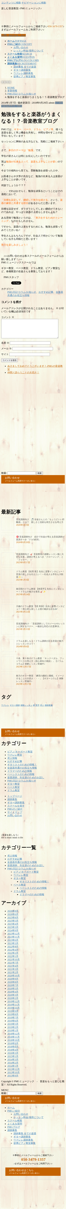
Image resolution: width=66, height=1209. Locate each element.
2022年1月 (12, 956)
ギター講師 (15, 705)
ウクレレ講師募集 (23, 73)
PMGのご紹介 (15, 809)
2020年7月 (12, 985)
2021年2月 (12, 972)
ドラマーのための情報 (19, 771)
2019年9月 (12, 1011)
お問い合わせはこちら (13, 35)
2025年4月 (12, 924)
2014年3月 (12, 1059)
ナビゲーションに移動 (33, 2)
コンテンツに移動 (11, 2)
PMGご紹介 (13, 1111)
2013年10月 (13, 1072)
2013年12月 (13, 1069)
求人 (42, 705)
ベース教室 (13, 787)
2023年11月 (13, 937)
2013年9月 (12, 1075)
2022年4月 (12, 949)
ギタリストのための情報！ (22, 764)
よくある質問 (14, 1123)
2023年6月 (12, 940)
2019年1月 (12, 1030)
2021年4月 (12, 966)
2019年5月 (12, 1024)
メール (6, 348)
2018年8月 (12, 1046)
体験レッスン (26, 705)
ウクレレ (5, 705)
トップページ (14, 796)
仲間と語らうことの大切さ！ (23, 372)
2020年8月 (12, 982)
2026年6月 (12, 914)
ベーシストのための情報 (20, 774)
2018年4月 (12, 1050)
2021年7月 (12, 962)
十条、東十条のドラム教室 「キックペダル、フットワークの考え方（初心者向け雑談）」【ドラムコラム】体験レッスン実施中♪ (40, 661)
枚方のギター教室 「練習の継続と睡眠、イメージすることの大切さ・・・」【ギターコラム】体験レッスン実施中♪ (40, 678)
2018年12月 (13, 1033)
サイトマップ (14, 812)
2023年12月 (13, 933)
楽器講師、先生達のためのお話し (25, 777)
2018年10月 (13, 1040)
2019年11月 (13, 1004)
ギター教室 (13, 784)
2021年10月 (13, 959)
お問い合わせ (21, 47)
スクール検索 (14, 1120)
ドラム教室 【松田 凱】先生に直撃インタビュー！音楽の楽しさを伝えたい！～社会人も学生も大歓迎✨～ (40, 574)
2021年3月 (12, 969)
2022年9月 (12, 946)
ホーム (11, 1107)
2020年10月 (13, 975)
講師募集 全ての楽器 (25, 66)
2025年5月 (12, 920)
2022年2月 (12, 953)
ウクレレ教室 (14, 755)
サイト (5, 354)
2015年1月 (12, 1056)
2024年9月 (12, 930)
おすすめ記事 (46, 292)
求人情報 (12, 758)
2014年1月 (12, 1066)
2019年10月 (13, 1008)
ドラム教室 (13, 790)
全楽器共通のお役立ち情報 (22, 767)
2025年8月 (12, 917)
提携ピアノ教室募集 (25, 76)
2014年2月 (12, 1062)
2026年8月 (12, 911)
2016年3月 (12, 1053)
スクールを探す (16, 805)
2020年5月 (12, 988)
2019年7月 (12, 1017)
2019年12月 (13, 1001)
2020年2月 (12, 998)
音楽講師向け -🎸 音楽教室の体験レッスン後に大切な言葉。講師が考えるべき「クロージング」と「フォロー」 (40, 557)
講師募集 (49, 705)
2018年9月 (12, 1043)
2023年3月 (12, 943)
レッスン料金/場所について (29, 50)
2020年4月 (12, 991)
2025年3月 (12, 927)
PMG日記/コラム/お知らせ (21, 292)
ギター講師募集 (22, 70)
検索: (4, 473)
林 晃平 (36, 705)
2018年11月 (13, 1037)
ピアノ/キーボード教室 (20, 751)
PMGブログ (13, 1127)
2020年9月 (12, 979)
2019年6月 (12, 1020)
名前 (5, 343)
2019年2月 (12, 1027)
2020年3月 (12, 995)
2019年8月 (12, 1014)
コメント (7, 317)
